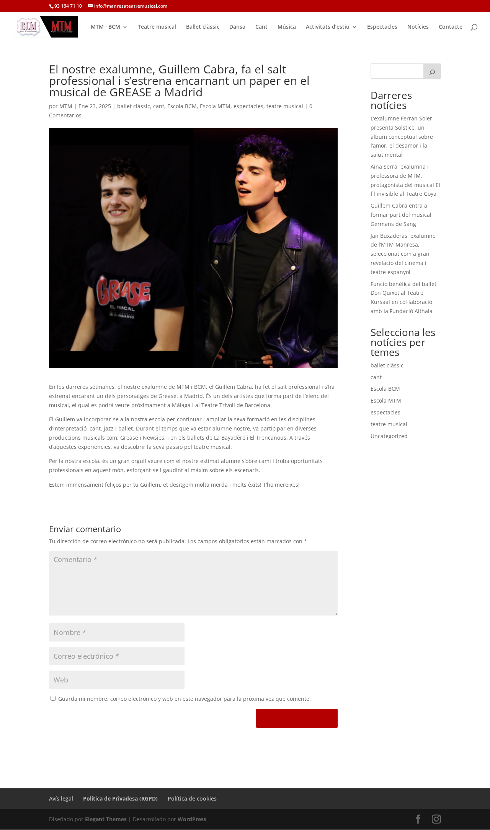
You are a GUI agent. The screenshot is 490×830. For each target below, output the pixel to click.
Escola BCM (182, 106)
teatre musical (284, 106)
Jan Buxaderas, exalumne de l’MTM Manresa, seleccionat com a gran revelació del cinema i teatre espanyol (403, 254)
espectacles (248, 106)
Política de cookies (192, 798)
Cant (261, 27)
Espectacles (382, 27)
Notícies (418, 27)
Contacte (450, 27)
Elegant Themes (106, 819)
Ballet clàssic (202, 27)
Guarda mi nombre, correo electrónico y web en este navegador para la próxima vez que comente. (184, 698)
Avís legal (61, 798)
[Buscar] (432, 71)
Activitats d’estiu (328, 27)
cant (158, 106)
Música (287, 27)
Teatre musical (157, 27)
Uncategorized (389, 436)
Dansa (237, 27)
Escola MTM (215, 106)
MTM (65, 106)
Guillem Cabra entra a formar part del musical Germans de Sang (401, 214)
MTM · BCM (105, 27)
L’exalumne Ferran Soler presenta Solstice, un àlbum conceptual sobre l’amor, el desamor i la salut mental (402, 136)
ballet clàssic (133, 106)
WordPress (192, 819)
